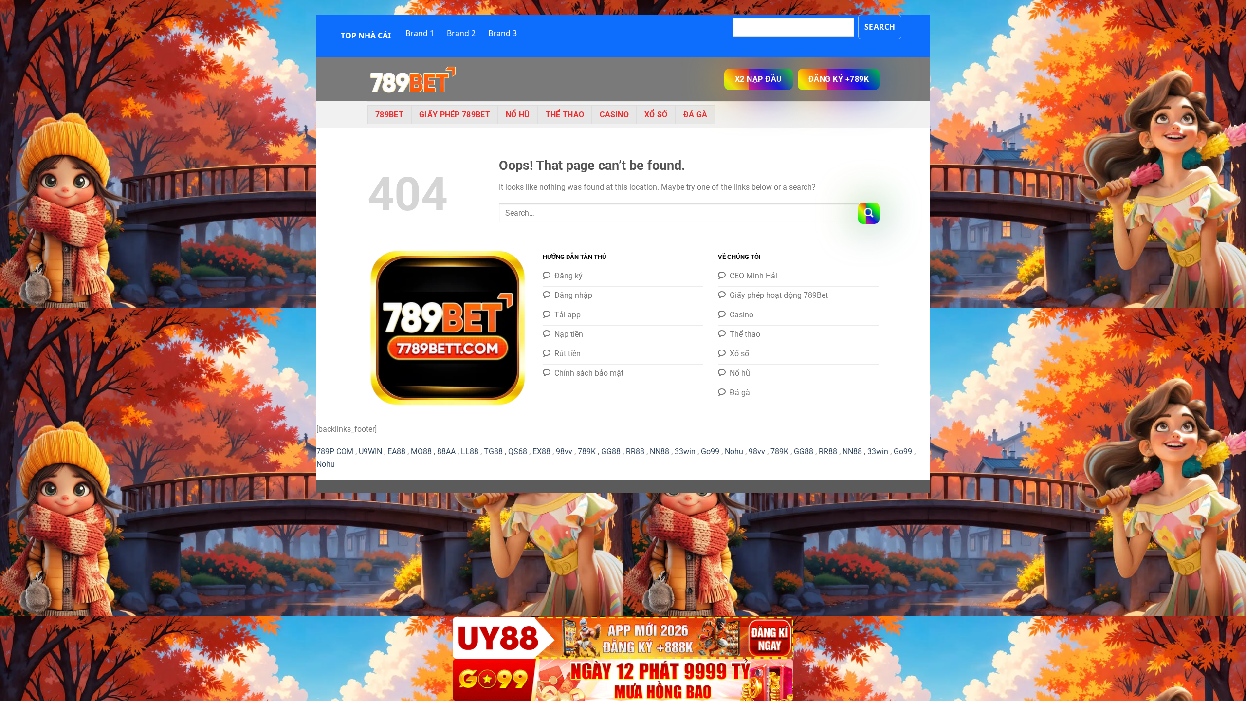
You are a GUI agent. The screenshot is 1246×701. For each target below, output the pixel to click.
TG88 (493, 451)
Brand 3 (502, 33)
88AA (446, 451)
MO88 (421, 451)
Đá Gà (695, 114)
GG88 (611, 451)
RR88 (635, 451)
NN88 (659, 451)
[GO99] (623, 680)
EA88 (396, 451)
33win (685, 451)
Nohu (734, 451)
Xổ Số (656, 114)
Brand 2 (461, 33)
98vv (564, 451)
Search (880, 26)
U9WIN (370, 451)
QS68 (517, 451)
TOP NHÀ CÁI (366, 35)
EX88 (541, 451)
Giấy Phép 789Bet (454, 114)
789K (587, 451)
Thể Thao (565, 114)
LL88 (469, 451)
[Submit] (869, 213)
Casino (614, 114)
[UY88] (623, 638)
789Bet (389, 114)
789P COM (334, 451)
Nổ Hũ (518, 114)
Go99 (710, 451)
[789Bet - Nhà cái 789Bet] (416, 79)
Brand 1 (419, 33)
